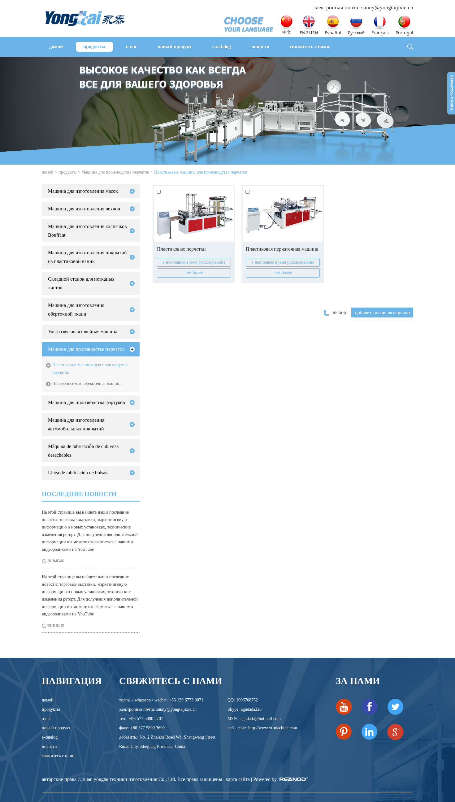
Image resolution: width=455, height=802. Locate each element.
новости (260, 46)
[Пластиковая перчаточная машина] (283, 214)
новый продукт (175, 46)
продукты (94, 46)
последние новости (79, 493)
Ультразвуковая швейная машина (82, 331)
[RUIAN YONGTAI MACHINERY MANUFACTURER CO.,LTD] (85, 18)
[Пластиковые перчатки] (194, 214)
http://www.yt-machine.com (272, 728)
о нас (131, 46)
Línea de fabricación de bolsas (77, 472)
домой (56, 46)
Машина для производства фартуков (86, 402)
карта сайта (238, 779)
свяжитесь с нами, (310, 46)
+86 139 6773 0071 (186, 700)
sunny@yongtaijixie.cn (387, 7)
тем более (194, 272)
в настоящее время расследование (193, 262)
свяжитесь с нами (170, 681)
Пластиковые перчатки (181, 249)
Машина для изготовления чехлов (84, 208)
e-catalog (221, 46)
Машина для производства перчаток (115, 172)
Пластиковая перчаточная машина (282, 249)
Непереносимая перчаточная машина (86, 383)
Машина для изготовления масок (83, 191)
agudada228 (251, 709)
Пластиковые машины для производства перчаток (200, 172)
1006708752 (247, 700)
